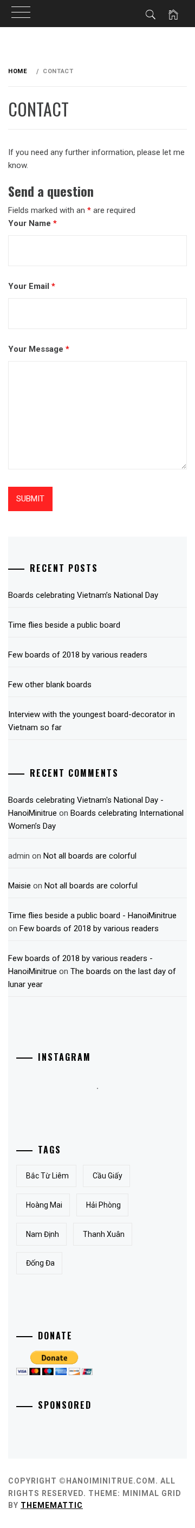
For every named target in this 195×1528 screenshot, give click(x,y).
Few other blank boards (50, 684)
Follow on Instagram (104, 1108)
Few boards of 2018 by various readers (77, 655)
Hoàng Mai (44, 1205)
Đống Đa (40, 1263)
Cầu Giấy (107, 1175)
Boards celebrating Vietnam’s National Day (83, 595)
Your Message (38, 349)
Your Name (32, 223)
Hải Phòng (103, 1205)
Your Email (31, 286)
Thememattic (52, 1505)
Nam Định (42, 1234)
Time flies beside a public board (64, 625)
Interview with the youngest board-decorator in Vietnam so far (91, 721)
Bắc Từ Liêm (47, 1175)
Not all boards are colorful (89, 856)
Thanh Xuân (104, 1234)
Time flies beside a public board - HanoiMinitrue (92, 915)
